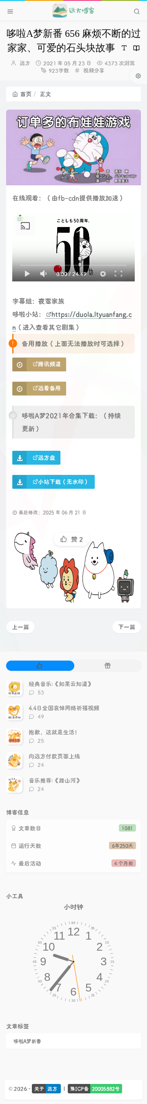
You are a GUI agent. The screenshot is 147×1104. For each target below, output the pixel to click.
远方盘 (46, 457)
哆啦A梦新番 (27, 1041)
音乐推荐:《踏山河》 (55, 780)
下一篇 (126, 627)
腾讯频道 (49, 364)
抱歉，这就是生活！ (54, 732)
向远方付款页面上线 (54, 756)
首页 (25, 94)
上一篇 (20, 627)
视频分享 (94, 70)
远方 (25, 62)
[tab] (39, 666)
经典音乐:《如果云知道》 (61, 684)
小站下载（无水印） (63, 482)
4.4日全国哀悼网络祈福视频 (64, 708)
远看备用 (49, 388)
